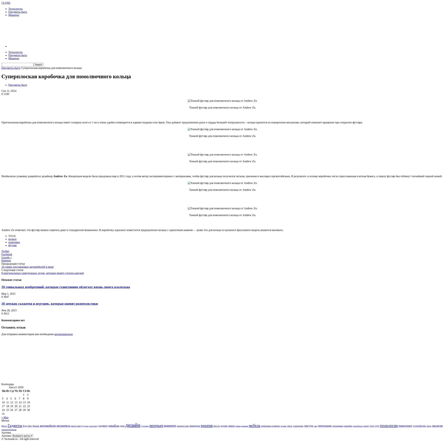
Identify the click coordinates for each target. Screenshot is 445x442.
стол (372, 425)
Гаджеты (15, 425)
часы (428, 426)
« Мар (5, 417)
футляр (12, 245)
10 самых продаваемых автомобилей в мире (27, 266)
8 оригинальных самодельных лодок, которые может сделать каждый (42, 273)
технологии (389, 425)
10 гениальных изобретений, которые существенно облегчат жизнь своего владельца (65, 287)
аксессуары (76, 426)
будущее (85, 426)
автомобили (48, 425)
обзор (289, 426)
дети (122, 426)
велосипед (93, 426)
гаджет (103, 425)
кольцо (12, 239)
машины (244, 426)
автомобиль (63, 425)
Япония (36, 426)
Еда (25, 425)
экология (437, 425)
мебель (254, 425)
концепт (170, 425)
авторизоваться (63, 334)
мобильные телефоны (270, 426)
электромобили (8, 429)
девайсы (113, 425)
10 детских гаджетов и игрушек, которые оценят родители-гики (49, 303)
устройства (419, 425)
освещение (298, 426)
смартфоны (357, 426)
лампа (231, 425)
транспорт (405, 425)
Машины (13, 15)
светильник (325, 425)
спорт (366, 426)
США (29, 426)
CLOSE (5, 2)
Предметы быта (17, 11)
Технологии (15, 8)
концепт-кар (183, 426)
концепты (194, 425)
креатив (207, 425)
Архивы (6, 435)
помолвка (14, 242)
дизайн (132, 425)
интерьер (156, 425)
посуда (308, 425)
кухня (224, 425)
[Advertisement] (64, 30)
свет (315, 426)
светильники (337, 426)
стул (377, 425)
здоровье (145, 426)
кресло (216, 426)
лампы (238, 426)
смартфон (348, 426)
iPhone (4, 426)
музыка (283, 426)
